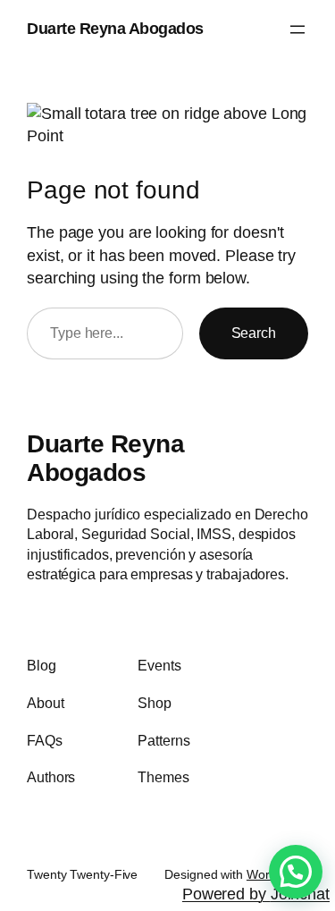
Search (253, 333)
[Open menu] (297, 29)
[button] (295, 871)
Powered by (256, 894)
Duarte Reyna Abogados (115, 29)
